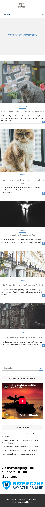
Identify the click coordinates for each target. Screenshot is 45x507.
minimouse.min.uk (19, 502)
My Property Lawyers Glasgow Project (22, 285)
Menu (7, 14)
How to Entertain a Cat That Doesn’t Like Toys (22, 181)
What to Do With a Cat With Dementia (22, 111)
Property (24, 106)
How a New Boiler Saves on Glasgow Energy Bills (18, 454)
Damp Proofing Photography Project (22, 337)
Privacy (30, 502)
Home (20, 106)
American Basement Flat (22, 235)
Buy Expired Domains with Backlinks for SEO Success (20, 446)
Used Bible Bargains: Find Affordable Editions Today (19, 450)
